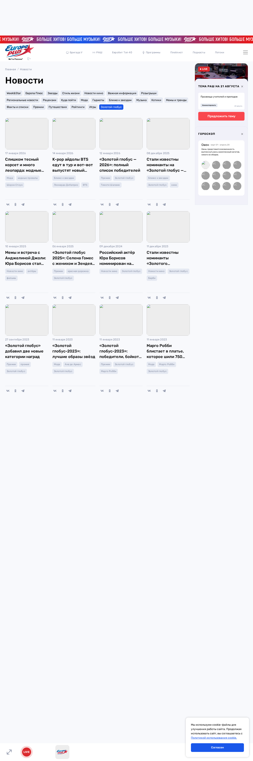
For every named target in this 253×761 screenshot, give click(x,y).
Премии (38, 107)
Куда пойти (68, 100)
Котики (156, 100)
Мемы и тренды (176, 100)
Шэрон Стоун (15, 185)
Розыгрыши (149, 93)
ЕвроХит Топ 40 (122, 52)
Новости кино (93, 93)
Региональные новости (22, 100)
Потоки (219, 52)
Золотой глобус (111, 107)
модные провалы (28, 178)
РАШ (99, 52)
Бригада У (76, 52)
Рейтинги (78, 107)
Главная (10, 69)
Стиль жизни (71, 93)
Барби (152, 278)
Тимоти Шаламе (110, 185)
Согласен (217, 747)
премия (25, 364)
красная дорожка (78, 271)
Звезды (53, 93)
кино (174, 185)
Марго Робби (108, 371)
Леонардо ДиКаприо (66, 185)
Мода (84, 100)
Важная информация (122, 93)
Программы (153, 52)
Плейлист (176, 52)
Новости (26, 69)
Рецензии (49, 100)
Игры (92, 107)
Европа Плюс (34, 93)
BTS (85, 185)
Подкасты (199, 52)
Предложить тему (221, 116)
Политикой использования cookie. (214, 737)
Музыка (141, 100)
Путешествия (58, 107)
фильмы (11, 278)
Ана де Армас (73, 364)
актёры (32, 271)
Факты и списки (17, 107)
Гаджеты (98, 100)
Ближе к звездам (120, 100)
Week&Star (14, 93)
